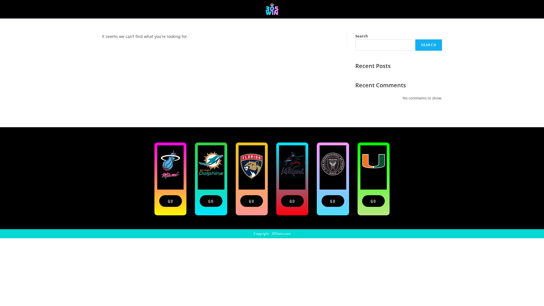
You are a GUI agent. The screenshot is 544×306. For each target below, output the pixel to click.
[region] (272, 178)
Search (361, 36)
